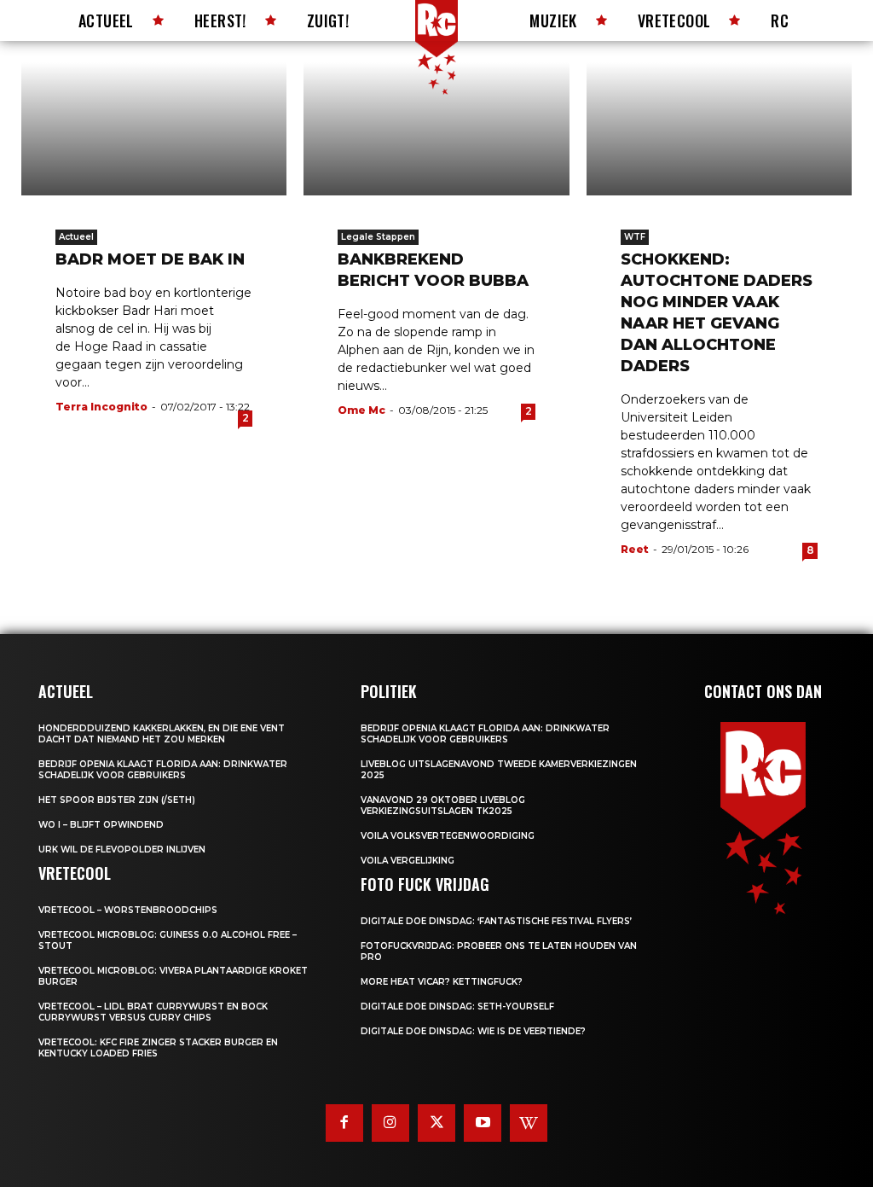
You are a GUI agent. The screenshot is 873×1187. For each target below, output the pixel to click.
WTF (634, 236)
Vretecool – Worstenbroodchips (127, 910)
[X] (436, 1123)
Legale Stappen (378, 236)
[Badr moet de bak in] (153, 128)
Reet (635, 549)
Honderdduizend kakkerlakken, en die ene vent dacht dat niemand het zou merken (161, 734)
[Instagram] (390, 1123)
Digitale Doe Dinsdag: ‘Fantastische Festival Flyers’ (496, 921)
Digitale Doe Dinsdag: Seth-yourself (457, 1006)
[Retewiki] (528, 1123)
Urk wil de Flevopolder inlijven (121, 849)
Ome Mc (361, 410)
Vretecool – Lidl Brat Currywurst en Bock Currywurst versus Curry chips (153, 1012)
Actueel (76, 236)
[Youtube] (482, 1123)
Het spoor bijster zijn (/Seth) (116, 800)
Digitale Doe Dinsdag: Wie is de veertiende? (473, 1031)
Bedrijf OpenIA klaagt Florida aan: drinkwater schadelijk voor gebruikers (162, 770)
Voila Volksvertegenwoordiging (448, 835)
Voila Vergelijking (407, 860)
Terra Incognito (101, 406)
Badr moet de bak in (150, 259)
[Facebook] (344, 1123)
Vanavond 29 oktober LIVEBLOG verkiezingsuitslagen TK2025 (443, 805)
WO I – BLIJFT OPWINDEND (101, 824)
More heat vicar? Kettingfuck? (442, 981)
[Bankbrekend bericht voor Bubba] (436, 128)
